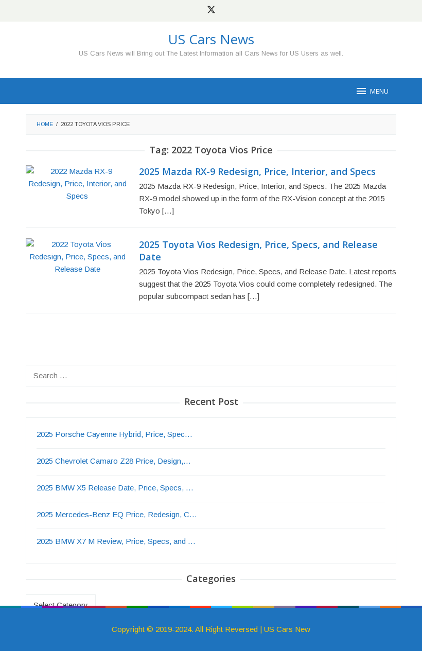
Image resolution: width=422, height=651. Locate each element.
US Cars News (211, 39)
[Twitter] (211, 11)
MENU (379, 91)
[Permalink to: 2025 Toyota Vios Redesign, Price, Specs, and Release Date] (77, 256)
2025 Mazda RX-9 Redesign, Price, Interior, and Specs (257, 171)
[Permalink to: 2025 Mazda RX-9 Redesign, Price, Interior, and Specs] (77, 183)
